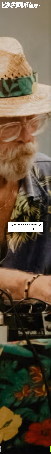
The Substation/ (13, 3)
